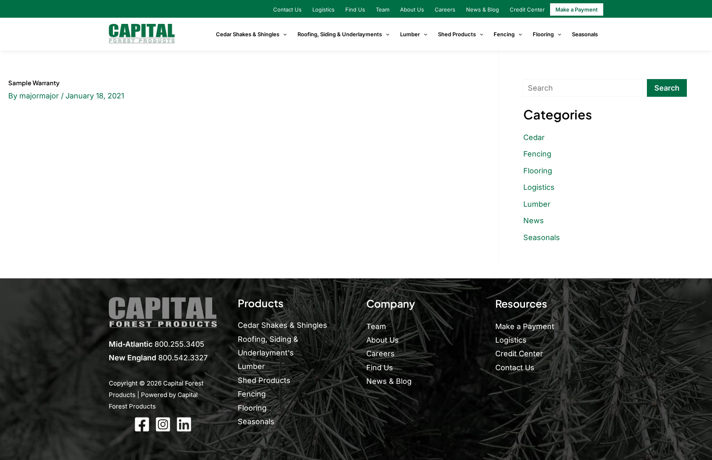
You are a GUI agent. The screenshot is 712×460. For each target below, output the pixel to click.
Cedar (534, 137)
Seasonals (585, 34)
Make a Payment (576, 9)
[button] (283, 34)
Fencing (504, 34)
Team (382, 9)
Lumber (410, 34)
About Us (412, 9)
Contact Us (287, 9)
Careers (445, 9)
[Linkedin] (184, 424)
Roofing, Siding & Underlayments (339, 34)
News (533, 220)
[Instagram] (163, 424)
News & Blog (482, 9)
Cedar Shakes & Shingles (247, 34)
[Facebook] (142, 424)
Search (666, 88)
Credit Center (527, 9)
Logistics (323, 9)
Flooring (543, 34)
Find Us (355, 9)
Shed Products (457, 34)
